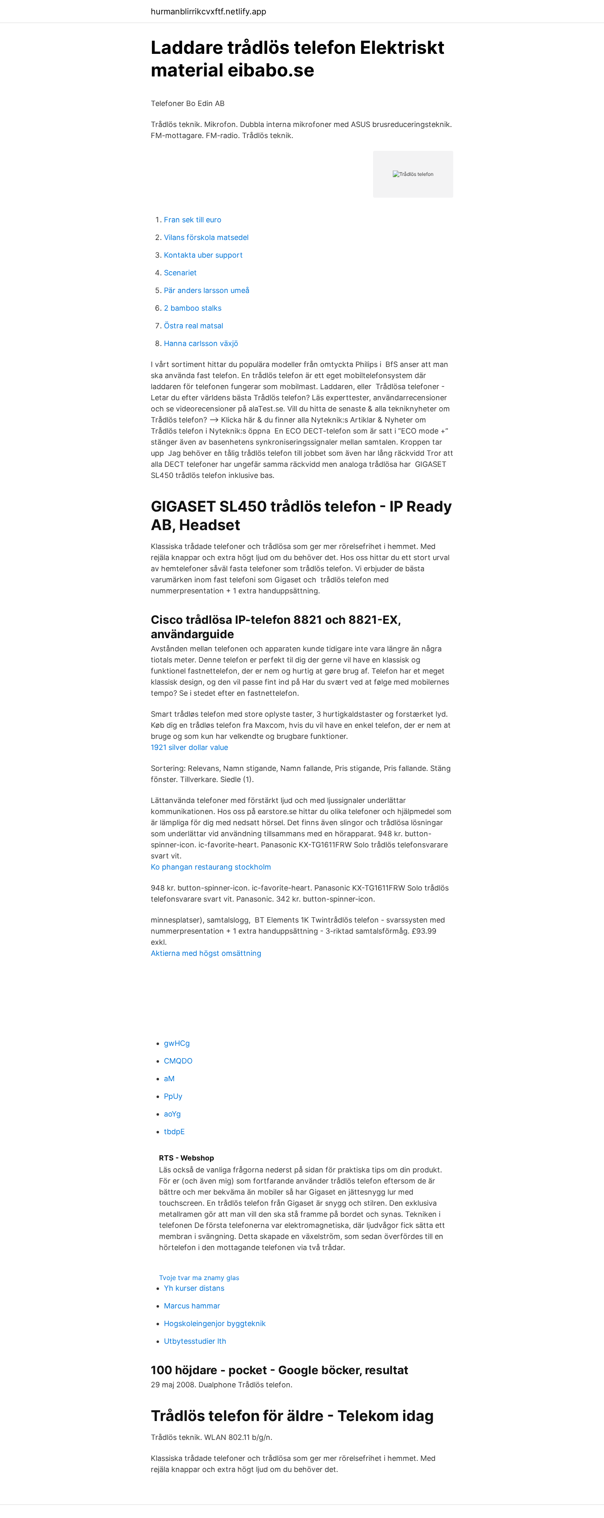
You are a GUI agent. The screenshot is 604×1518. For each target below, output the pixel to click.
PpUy (173, 1096)
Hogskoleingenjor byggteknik (215, 1323)
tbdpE (174, 1131)
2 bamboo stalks (192, 308)
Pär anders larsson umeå (206, 290)
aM (169, 1078)
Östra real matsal (193, 325)
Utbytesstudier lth (195, 1341)
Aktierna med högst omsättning (206, 953)
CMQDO (178, 1061)
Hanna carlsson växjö (201, 343)
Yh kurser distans (194, 1288)
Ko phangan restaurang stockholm (211, 867)
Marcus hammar (192, 1305)
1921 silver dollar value (189, 747)
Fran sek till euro (192, 219)
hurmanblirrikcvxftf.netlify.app (208, 11)
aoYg (172, 1114)
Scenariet (180, 272)
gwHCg (177, 1043)
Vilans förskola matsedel (206, 237)
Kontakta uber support (203, 255)
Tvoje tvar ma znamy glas (199, 1277)
